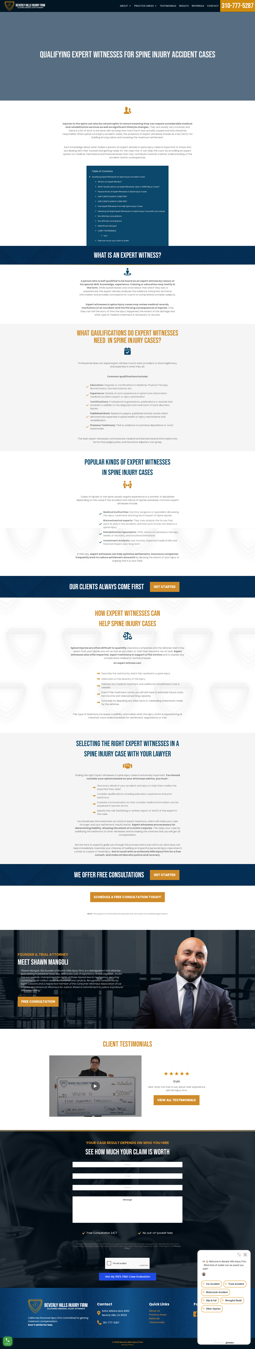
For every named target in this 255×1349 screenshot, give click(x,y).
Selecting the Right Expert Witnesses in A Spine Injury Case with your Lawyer (131, 211)
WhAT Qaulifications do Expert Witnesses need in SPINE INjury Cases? (129, 186)
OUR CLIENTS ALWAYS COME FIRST (112, 196)
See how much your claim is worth (113, 240)
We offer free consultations (110, 216)
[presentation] (127, 1263)
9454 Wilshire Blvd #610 (115, 1311)
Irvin (105, 236)
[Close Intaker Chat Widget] (245, 1254)
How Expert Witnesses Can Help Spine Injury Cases (120, 206)
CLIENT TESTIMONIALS (107, 230)
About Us (154, 1311)
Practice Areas (144, 6)
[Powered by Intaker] (229, 1343)
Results (184, 6)
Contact (213, 6)
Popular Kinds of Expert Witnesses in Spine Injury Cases (122, 191)
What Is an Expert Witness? (110, 181)
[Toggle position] (239, 1254)
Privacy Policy (127, 1344)
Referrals (198, 6)
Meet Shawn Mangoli (107, 226)
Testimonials (168, 6)
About (124, 6)
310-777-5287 (238, 6)
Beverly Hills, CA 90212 (114, 1315)
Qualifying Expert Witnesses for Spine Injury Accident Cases (118, 177)
